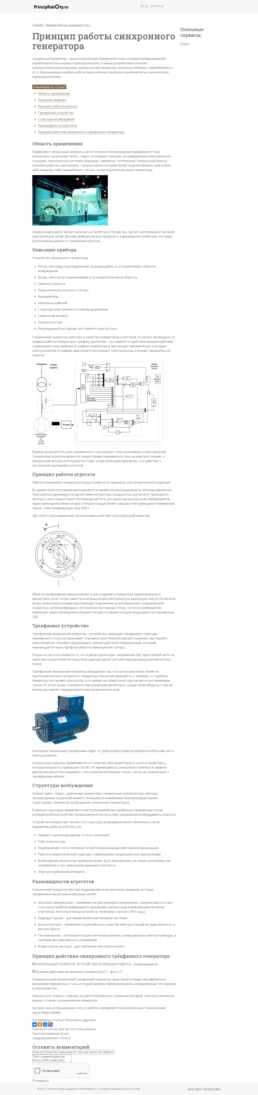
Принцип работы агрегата (57, 106)
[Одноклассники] (40, 1024)
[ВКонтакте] (34, 1024)
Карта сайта (194, 1088)
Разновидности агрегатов (57, 125)
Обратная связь (212, 1088)
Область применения (54, 93)
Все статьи (152, 6)
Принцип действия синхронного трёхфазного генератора (81, 132)
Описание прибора (52, 100)
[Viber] (50, 1024)
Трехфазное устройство (56, 113)
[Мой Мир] (45, 1024)
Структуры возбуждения (56, 119)
